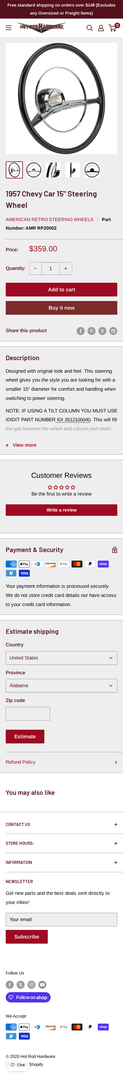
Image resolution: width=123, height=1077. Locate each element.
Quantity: (16, 268)
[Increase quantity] (66, 268)
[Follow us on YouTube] (42, 984)
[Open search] (90, 28)
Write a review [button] (62, 510)
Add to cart (61, 289)
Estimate (25, 736)
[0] (112, 28)
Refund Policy (20, 762)
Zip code (15, 700)
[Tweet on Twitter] (102, 330)
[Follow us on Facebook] (10, 984)
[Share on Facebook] (81, 330)
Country (14, 644)
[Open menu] (8, 27)
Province (15, 672)
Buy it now (62, 308)
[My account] (101, 28)
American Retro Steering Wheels (50, 219)
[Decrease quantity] (35, 268)
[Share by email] (113, 330)
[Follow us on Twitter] (21, 984)
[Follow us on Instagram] (31, 984)
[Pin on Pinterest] (92, 330)
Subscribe (26, 937)
